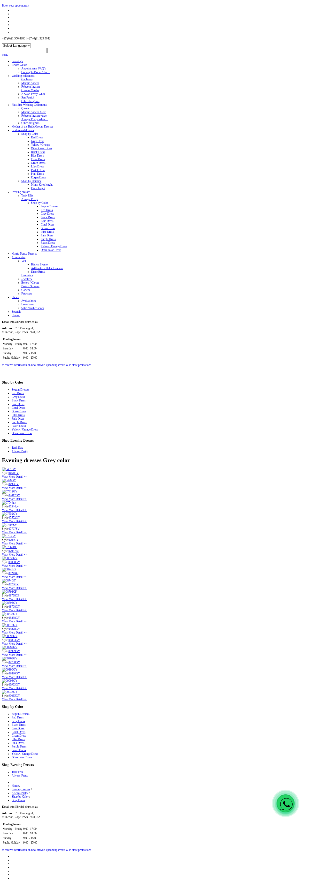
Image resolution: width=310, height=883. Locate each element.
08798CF (13, 595)
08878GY (14, 629)
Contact (16, 315)
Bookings (17, 61)
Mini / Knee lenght (42, 184)
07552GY (14, 517)
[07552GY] (9, 513)
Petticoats (26, 293)
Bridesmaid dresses (23, 130)
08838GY (14, 617)
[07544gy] (9, 502)
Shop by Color (29, 134)
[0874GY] (9, 580)
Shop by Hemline (31, 181)
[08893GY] (9, 636)
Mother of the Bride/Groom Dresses (32, 126)
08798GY (14, 606)
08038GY (14, 562)
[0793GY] (9, 536)
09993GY (14, 684)
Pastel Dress (38, 170)
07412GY (14, 495)
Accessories (18, 257)
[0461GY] (9, 469)
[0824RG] (9, 569)
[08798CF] (9, 591)
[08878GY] (9, 625)
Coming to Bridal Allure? (35, 72)
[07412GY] (9, 491)
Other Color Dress (41, 148)
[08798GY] (9, 602)
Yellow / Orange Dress (54, 246)
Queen (25, 108)
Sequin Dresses (50, 206)
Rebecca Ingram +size (33, 115)
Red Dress (37, 137)
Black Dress (38, 152)
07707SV (14, 528)
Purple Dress (38, 177)
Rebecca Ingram (30, 86)
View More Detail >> (14, 476)
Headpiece (27, 275)
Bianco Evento (39, 264)
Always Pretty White (33, 94)
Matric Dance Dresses (24, 253)
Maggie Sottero (30, 83)
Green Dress (38, 163)
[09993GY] (9, 680)
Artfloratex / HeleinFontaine (47, 268)
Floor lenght (38, 188)
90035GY (14, 695)
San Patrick (27, 97)
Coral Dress (38, 159)
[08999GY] (9, 647)
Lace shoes (27, 304)
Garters (25, 290)
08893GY (14, 640)
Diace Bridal (38, 271)
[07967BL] (9, 547)
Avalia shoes (28, 300)
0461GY (13, 473)
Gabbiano (26, 79)
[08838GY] (9, 614)
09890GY (14, 673)
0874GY (13, 584)
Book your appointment (15, 5)
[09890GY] (9, 669)
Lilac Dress (37, 166)
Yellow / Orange (40, 144)
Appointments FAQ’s (33, 68)
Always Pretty (29, 199)
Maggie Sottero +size (33, 112)
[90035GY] (9, 692)
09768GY (14, 662)
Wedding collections (23, 75)
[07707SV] (9, 525)
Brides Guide (19, 65)
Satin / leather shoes (32, 308)
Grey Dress (37, 141)
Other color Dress (51, 250)
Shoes (15, 297)
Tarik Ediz (27, 195)
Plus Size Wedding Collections (29, 104)
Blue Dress (37, 155)
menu (5, 54)
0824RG (13, 573)
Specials (16, 311)
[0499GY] (9, 480)
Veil (23, 261)
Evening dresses (21, 192)
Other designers (30, 101)
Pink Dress (37, 173)
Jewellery (26, 279)
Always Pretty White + (34, 119)
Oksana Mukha (30, 90)
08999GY (14, 651)
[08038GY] (9, 558)
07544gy (13, 506)
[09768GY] (9, 658)
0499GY (13, 484)
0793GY (13, 540)
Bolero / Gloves (30, 282)
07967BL (13, 551)
